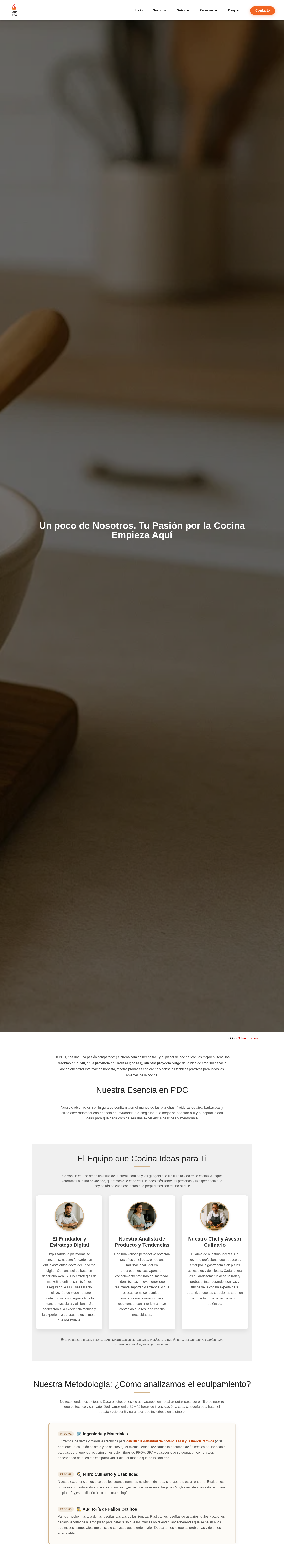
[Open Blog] (237, 10)
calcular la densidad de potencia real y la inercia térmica (170, 1441)
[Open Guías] (187, 10)
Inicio (231, 1038)
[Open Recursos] (216, 10)
